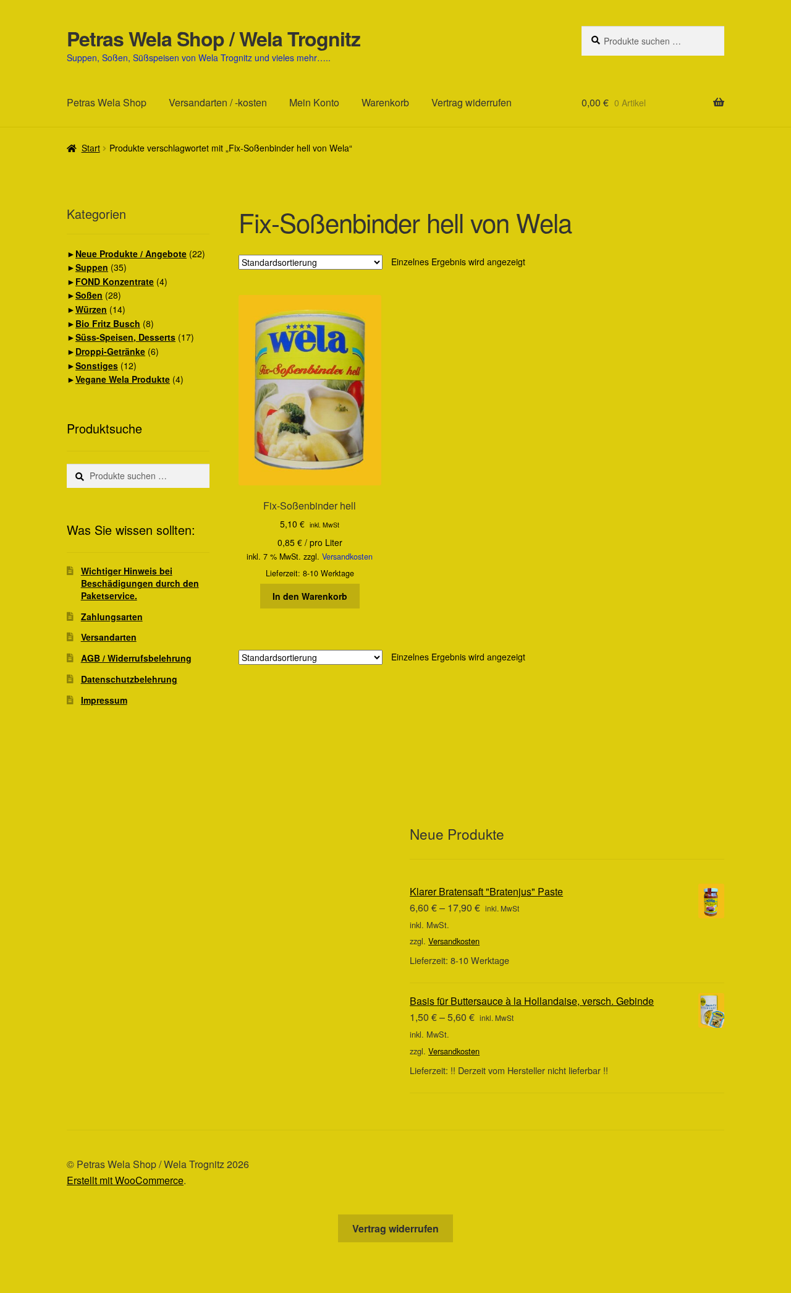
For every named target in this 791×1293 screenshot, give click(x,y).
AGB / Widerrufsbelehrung (136, 658)
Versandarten (109, 637)
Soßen (89, 295)
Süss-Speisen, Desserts (125, 337)
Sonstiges (96, 365)
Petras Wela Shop (106, 102)
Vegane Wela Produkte (122, 379)
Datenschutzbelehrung (129, 679)
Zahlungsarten (112, 616)
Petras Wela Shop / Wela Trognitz (213, 38)
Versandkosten (347, 556)
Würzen (91, 309)
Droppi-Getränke (110, 351)
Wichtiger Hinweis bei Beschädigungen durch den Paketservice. (140, 583)
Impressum (104, 700)
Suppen (91, 267)
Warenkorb (385, 102)
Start (91, 148)
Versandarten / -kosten (218, 102)
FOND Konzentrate (114, 281)
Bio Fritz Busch (107, 323)
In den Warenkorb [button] (310, 596)
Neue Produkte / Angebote (131, 253)
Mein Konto (314, 102)
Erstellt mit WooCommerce (125, 1180)
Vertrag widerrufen (471, 102)
